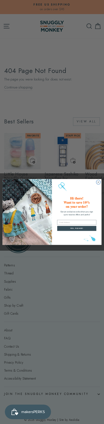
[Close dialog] (98, 182)
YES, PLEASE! (76, 228)
